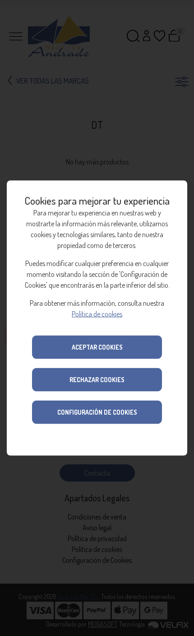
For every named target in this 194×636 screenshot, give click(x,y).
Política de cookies (97, 313)
